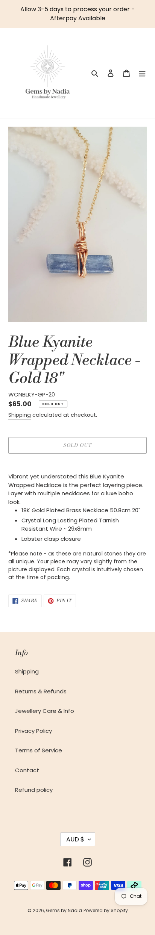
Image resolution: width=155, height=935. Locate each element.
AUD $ (75, 839)
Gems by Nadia (64, 910)
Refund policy (34, 790)
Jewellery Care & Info (44, 711)
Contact (27, 770)
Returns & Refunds (41, 691)
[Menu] (142, 73)
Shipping (19, 415)
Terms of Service (38, 750)
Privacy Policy (33, 731)
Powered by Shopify (106, 910)
